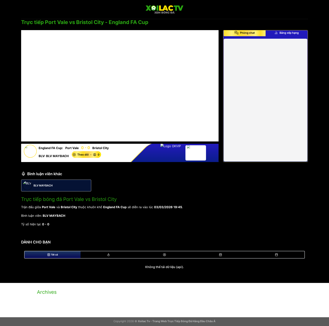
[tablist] (265, 34)
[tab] (244, 32)
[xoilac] (164, 9)
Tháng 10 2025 (48, 300)
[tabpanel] (265, 100)
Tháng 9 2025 (47, 306)
